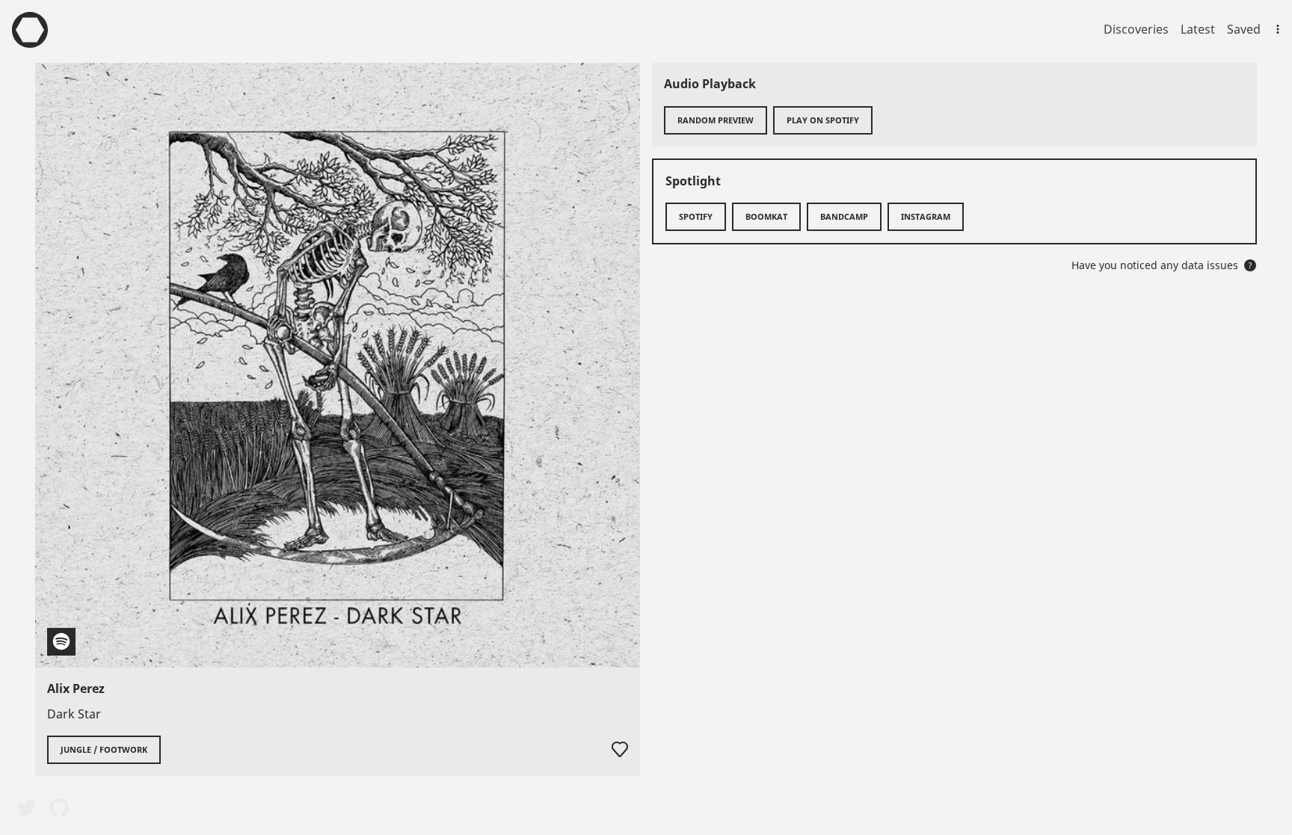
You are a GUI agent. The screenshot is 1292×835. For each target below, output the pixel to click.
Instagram (925, 216)
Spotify (696, 216)
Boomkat (766, 216)
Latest (1198, 29)
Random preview (715, 120)
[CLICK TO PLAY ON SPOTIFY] (337, 365)
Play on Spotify (823, 120)
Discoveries (1136, 29)
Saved (1244, 29)
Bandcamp (844, 216)
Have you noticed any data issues (1161, 265)
